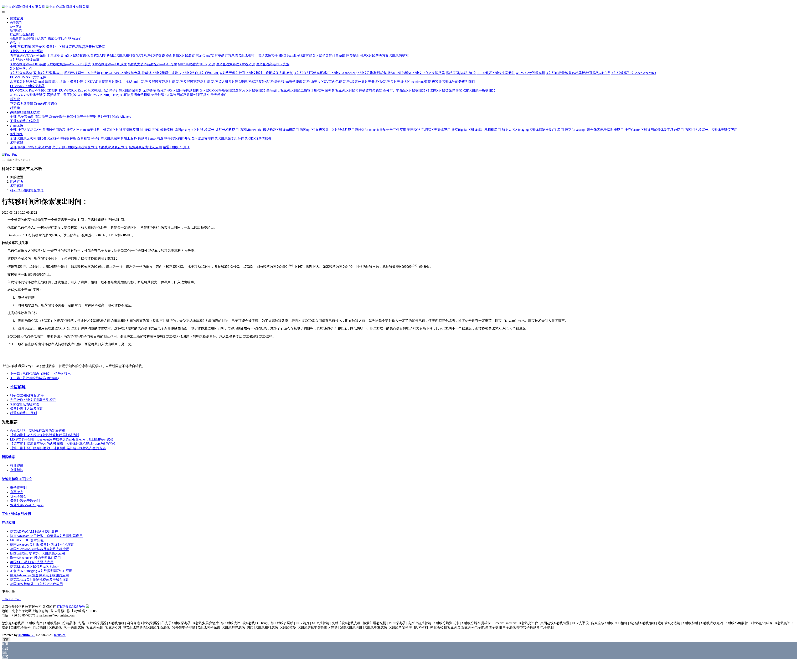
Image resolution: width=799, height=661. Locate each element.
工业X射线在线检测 (16, 514)
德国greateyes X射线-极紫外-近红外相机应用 (42, 544)
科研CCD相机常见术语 (27, 190)
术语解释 (16, 186)
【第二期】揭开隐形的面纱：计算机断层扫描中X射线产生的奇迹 (58, 448)
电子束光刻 (18, 487)
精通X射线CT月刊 (23, 413)
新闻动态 (8, 457)
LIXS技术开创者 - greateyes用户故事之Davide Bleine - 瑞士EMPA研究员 (61, 439)
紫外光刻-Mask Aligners (26, 505)
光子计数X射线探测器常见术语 (33, 400)
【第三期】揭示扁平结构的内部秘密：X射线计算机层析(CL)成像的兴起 (62, 444)
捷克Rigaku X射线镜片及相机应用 (35, 566)
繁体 (6, 639)
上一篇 (40, 373)
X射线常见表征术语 (24, 404)
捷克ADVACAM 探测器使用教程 (34, 531)
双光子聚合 (18, 496)
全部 (13, 46)
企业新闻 (16, 470)
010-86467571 (11, 599)
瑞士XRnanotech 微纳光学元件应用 (35, 557)
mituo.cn (60, 635)
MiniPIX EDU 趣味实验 (27, 540)
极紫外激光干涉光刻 (25, 501)
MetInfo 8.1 (26, 635)
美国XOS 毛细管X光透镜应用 (31, 562)
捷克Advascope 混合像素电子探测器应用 (39, 575)
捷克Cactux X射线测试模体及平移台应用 (39, 579)
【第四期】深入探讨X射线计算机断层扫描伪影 (44, 435)
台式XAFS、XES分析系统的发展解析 (37, 430)
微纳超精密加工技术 (17, 479)
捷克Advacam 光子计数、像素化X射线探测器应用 (46, 536)
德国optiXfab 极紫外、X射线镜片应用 (37, 553)
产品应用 (8, 522)
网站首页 (16, 18)
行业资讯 (16, 465)
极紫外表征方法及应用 (26, 408)
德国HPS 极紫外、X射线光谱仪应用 (36, 584)
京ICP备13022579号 (71, 606)
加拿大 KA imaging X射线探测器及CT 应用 (41, 571)
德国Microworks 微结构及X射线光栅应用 (39, 549)
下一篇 (34, 378)
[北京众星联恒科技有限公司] (399, 7)
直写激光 (16, 492)
